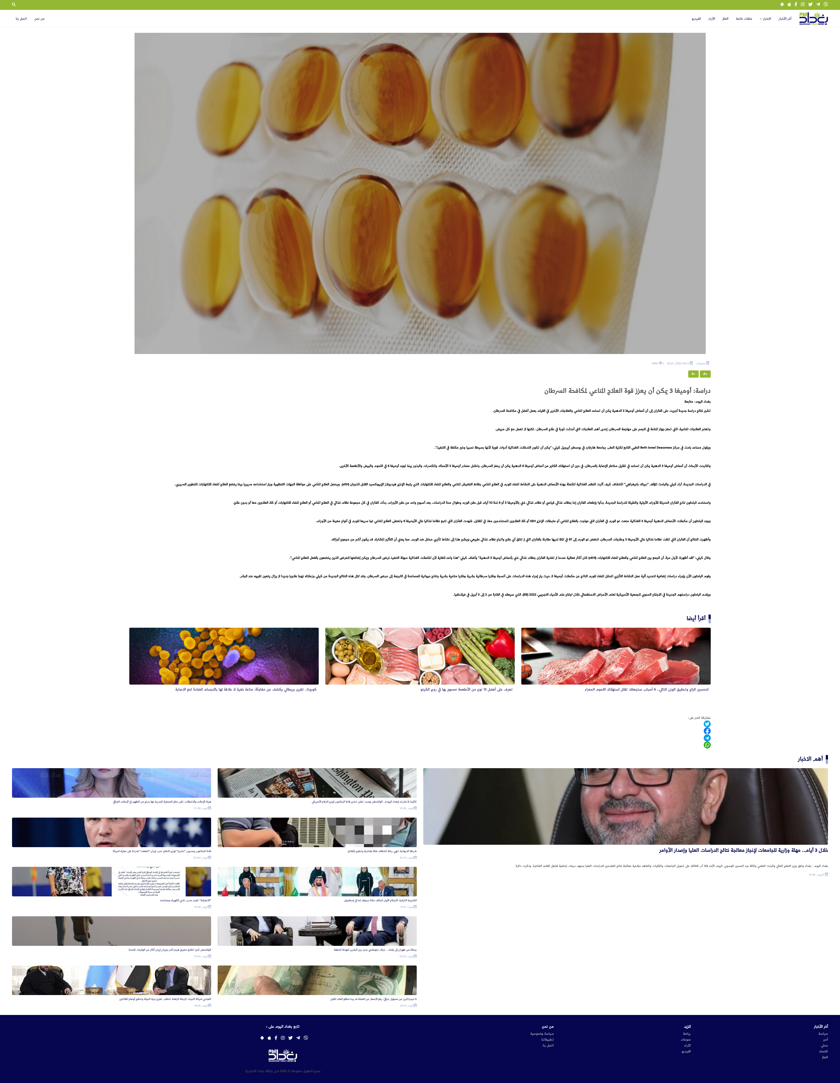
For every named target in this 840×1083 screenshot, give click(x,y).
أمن (825, 1040)
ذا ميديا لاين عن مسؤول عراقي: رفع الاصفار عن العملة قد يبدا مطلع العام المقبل (373, 999)
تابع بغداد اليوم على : (282, 1026)
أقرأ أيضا (696, 618)
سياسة (823, 1034)
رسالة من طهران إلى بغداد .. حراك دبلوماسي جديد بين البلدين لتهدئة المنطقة (375, 950)
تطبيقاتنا (547, 1040)
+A (705, 374)
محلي (824, 1046)
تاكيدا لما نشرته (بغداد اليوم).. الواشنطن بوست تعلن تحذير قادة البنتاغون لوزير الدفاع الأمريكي (364, 801)
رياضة (687, 1034)
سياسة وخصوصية (542, 1034)
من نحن (39, 19)
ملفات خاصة (744, 19)
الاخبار (766, 19)
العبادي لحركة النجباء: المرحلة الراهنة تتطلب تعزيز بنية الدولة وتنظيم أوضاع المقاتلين (165, 999)
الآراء (711, 19)
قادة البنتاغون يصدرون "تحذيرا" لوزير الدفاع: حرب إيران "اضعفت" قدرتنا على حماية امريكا (162, 851)
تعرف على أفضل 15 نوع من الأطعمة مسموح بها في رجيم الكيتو (466, 689)
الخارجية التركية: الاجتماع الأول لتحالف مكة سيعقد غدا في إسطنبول (380, 900)
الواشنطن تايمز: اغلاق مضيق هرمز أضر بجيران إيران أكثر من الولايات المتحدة (170, 950)
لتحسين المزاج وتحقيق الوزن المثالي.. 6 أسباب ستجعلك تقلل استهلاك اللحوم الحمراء (647, 689)
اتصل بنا (21, 19)
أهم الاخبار (810, 758)
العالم (725, 19)
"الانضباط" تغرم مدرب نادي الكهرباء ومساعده (185, 900)
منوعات (686, 1040)
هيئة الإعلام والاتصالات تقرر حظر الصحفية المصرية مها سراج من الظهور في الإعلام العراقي (162, 801)
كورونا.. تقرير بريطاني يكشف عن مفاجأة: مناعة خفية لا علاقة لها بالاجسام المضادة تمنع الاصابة (246, 689)
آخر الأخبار (785, 19)
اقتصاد (823, 1051)
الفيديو (696, 19)
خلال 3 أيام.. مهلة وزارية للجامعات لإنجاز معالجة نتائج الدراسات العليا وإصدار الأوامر (743, 850)
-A (693, 374)
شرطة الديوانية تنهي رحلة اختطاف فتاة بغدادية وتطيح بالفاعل (382, 851)
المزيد (687, 1026)
